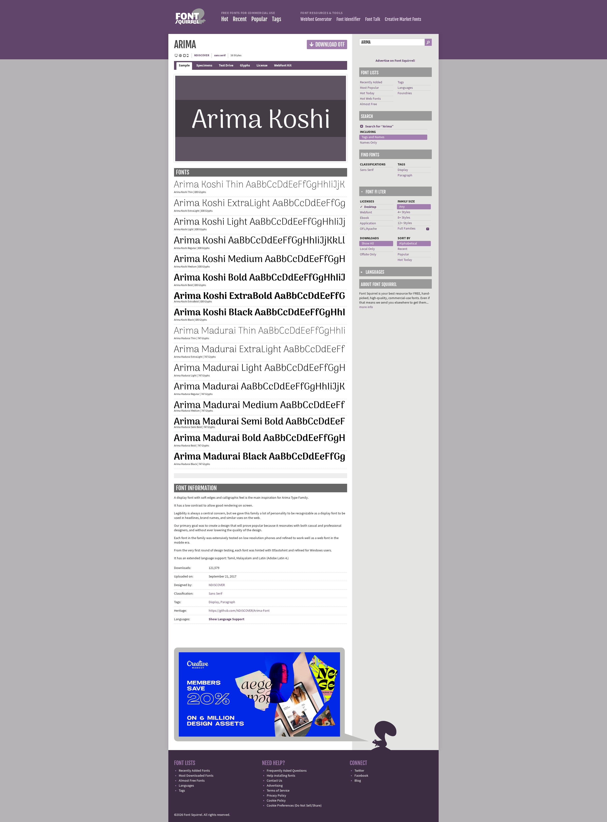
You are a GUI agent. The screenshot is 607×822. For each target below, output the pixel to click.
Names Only (368, 143)
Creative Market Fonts (403, 19)
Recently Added (371, 82)
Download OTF (327, 44)
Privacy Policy (276, 796)
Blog (357, 781)
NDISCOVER (201, 55)
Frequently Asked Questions (287, 771)
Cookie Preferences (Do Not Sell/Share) (294, 805)
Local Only (367, 249)
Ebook (364, 218)
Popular (259, 19)
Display (214, 602)
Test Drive (226, 65)
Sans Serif (215, 594)
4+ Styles (404, 212)
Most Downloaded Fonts (196, 776)
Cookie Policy (276, 801)
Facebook (361, 776)
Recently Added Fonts (194, 771)
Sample (184, 65)
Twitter (359, 771)
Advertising (275, 786)
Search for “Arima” (377, 126)
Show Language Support (226, 619)
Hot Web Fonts (370, 99)
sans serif (219, 55)
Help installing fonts (281, 776)
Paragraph (228, 602)
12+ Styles (405, 223)
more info (366, 307)
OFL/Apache (368, 229)
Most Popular (369, 88)
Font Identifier (348, 19)
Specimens (204, 65)
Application (368, 223)
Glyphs (245, 65)
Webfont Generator (316, 19)
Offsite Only (368, 254)
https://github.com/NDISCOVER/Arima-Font (239, 611)
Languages (405, 88)
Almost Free (368, 104)
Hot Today (367, 93)
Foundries (405, 93)
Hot (224, 19)
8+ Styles (404, 218)
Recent (240, 19)
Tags (276, 19)
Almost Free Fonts (192, 781)
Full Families (406, 228)
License (262, 65)
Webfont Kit (282, 65)
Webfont (366, 212)
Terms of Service (278, 791)
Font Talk (372, 19)
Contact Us (274, 781)
